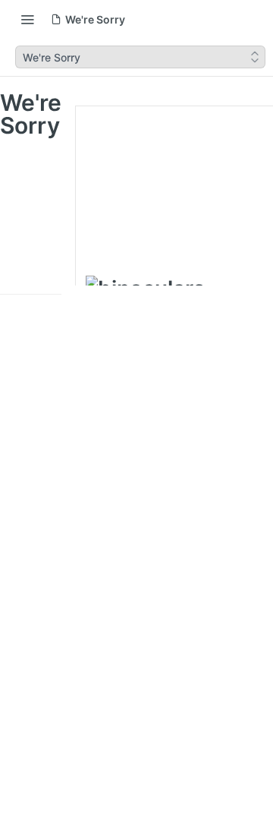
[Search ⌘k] (254, 19)
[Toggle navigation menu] (27, 19)
